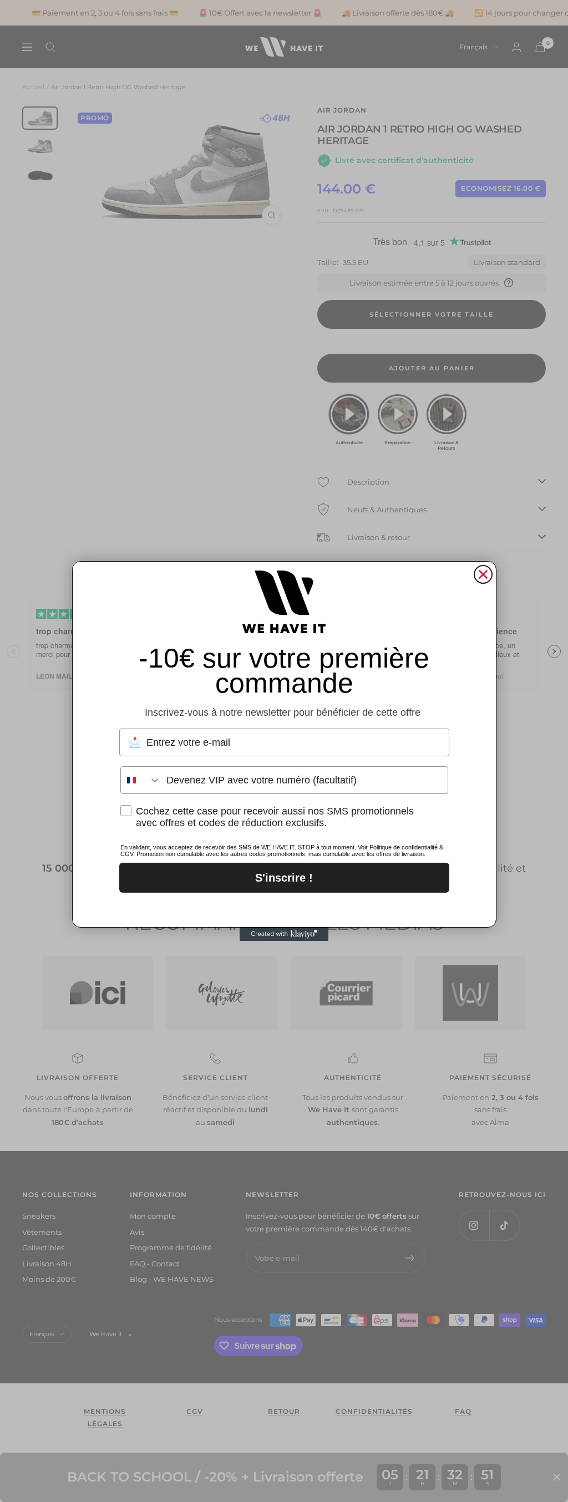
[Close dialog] (483, 574)
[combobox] (141, 780)
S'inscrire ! (284, 878)
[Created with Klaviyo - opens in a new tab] (284, 934)
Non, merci (284, 907)
